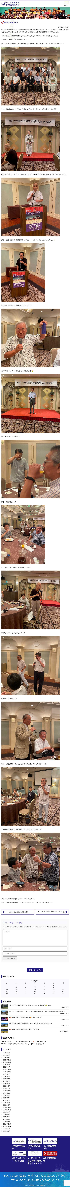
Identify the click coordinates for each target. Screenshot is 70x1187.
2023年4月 (6, 1088)
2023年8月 (6, 1083)
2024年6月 (6, 1074)
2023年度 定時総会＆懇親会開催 (18, 912)
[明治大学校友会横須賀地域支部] (9, 4)
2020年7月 (6, 1114)
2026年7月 (6, 1053)
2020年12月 (7, 1107)
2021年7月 (6, 1102)
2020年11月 (7, 1110)
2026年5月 (6, 1055)
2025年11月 (7, 1060)
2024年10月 (7, 1072)
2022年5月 (6, 1095)
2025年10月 (7, 1062)
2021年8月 (6, 1100)
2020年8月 (6, 1112)
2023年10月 (7, 1079)
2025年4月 (6, 1067)
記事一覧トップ (34, 970)
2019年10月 (7, 1126)
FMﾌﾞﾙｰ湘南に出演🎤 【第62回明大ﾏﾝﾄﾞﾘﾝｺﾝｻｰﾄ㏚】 (52, 912)
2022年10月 (7, 1093)
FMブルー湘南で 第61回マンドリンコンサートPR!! (18, 1044)
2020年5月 (6, 1117)
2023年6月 (6, 1086)
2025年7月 (6, 1064)
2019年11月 (7, 1124)
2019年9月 (6, 1129)
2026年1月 (6, 1057)
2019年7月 (6, 1131)
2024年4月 (6, 1076)
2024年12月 (7, 1069)
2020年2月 (6, 1119)
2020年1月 (6, 1122)
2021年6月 (6, 1105)
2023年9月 (6, 1081)
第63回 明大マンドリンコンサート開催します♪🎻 (17, 1041)
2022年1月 (6, 1098)
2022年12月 (7, 1091)
